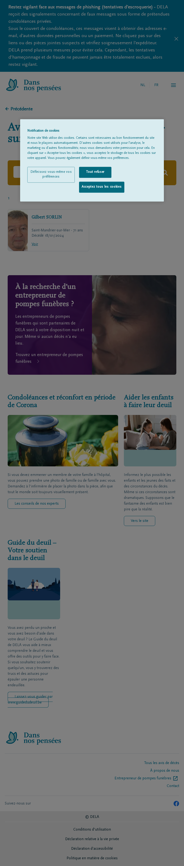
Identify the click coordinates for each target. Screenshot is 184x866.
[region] (92, 160)
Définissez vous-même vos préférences (51, 175)
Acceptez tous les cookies (102, 187)
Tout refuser (95, 172)
